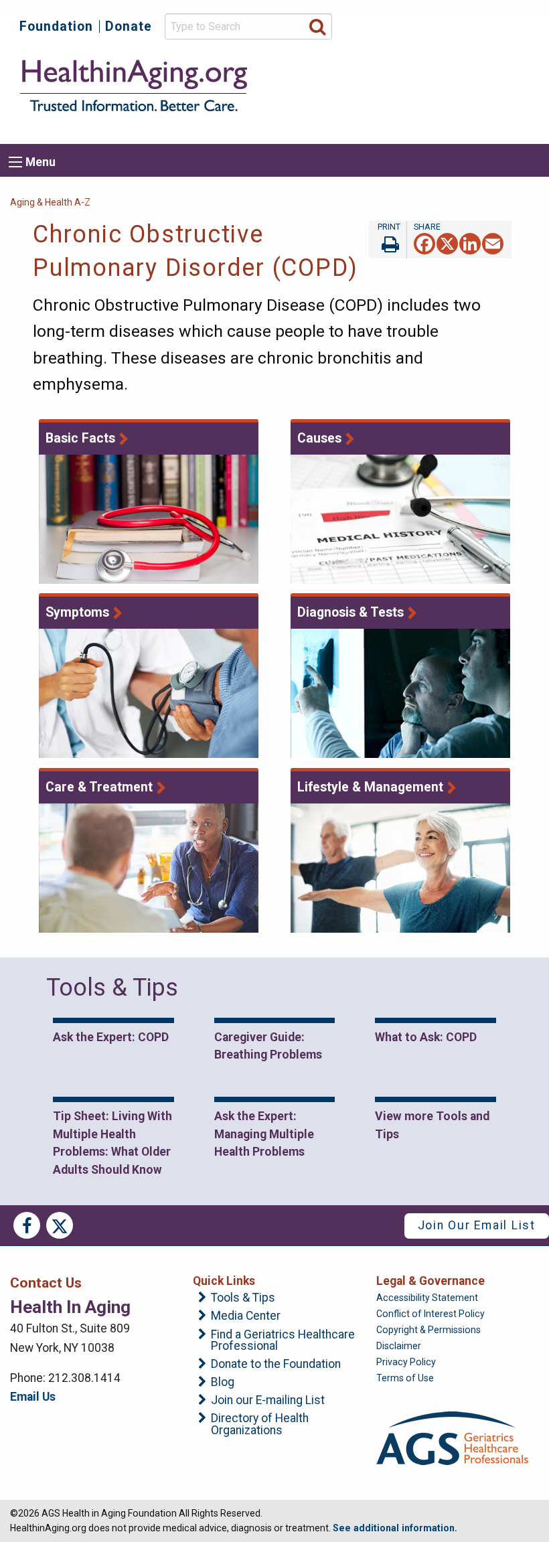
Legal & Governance (430, 1281)
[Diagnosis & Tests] (401, 693)
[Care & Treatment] (149, 868)
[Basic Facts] (149, 519)
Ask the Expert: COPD (111, 1037)
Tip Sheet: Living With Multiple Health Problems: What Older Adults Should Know (112, 1142)
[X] (447, 242)
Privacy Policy (406, 1362)
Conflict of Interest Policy (430, 1313)
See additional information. (395, 1528)
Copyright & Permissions (428, 1329)
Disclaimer (398, 1346)
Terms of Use (405, 1378)
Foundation (56, 26)
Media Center (246, 1316)
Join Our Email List (477, 1225)
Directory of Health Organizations (260, 1424)
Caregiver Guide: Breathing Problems (268, 1045)
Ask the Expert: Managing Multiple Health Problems (264, 1133)
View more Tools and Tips (432, 1124)
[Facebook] (424, 242)
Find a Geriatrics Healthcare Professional (283, 1341)
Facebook (26, 1225)
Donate (128, 26)
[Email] (492, 242)
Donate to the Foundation (276, 1365)
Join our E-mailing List (268, 1401)
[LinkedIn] (470, 242)
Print (388, 240)
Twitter (59, 1225)
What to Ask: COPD (426, 1037)
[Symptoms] (149, 693)
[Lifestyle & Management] (401, 868)
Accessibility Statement (427, 1297)
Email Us (33, 1396)
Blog (222, 1383)
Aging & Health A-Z (50, 202)
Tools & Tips (243, 1298)
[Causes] (401, 519)
